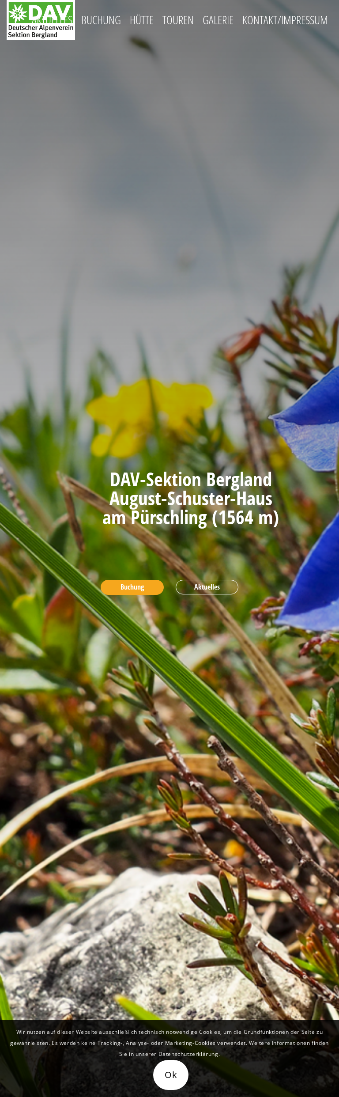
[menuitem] (52, 20)
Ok (171, 1075)
